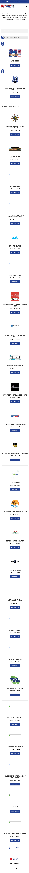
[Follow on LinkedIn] (16, 869)
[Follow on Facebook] (13, 868)
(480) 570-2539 (14, 863)
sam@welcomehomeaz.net (14, 866)
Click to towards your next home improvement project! (14, 1)
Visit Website (15, 65)
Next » (18, 847)
